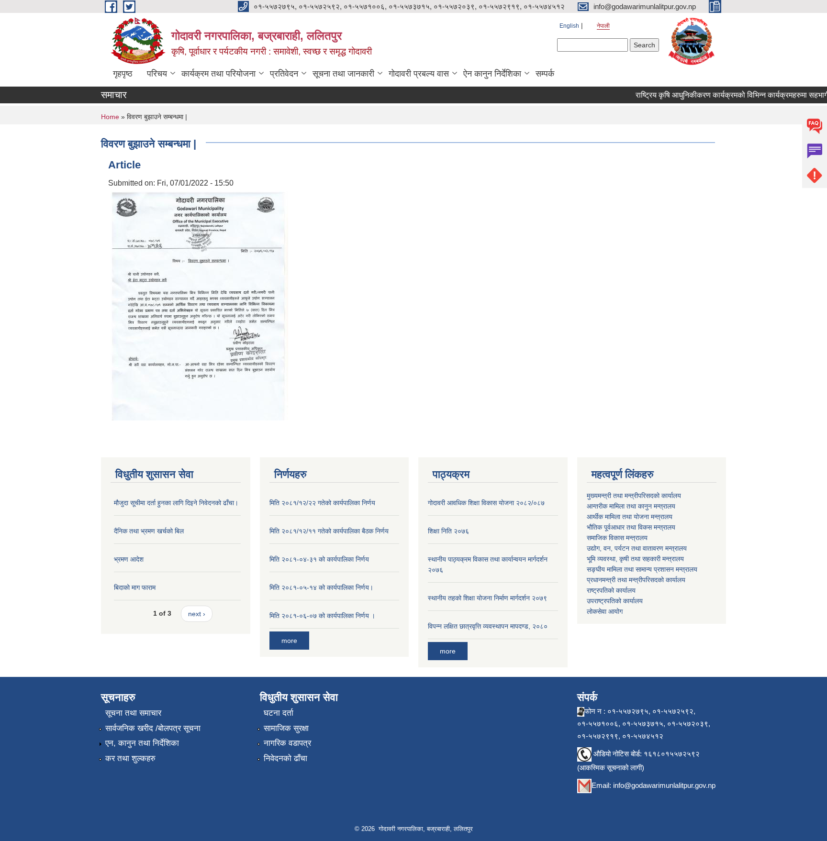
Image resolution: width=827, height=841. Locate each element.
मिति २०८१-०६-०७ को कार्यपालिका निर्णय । (322, 616)
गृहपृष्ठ (123, 73)
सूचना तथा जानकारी (343, 73)
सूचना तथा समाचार (133, 713)
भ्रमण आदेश (129, 559)
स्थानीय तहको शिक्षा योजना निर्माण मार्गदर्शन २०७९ (487, 598)
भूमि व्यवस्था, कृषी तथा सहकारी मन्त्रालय (635, 559)
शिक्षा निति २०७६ (448, 531)
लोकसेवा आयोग (605, 611)
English (569, 25)
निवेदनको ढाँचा (285, 758)
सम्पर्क (545, 73)
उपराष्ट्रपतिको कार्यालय (615, 601)
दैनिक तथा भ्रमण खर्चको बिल (149, 531)
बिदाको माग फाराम (135, 587)
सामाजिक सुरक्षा (286, 728)
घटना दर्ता (278, 713)
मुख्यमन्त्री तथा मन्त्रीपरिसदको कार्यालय (634, 495)
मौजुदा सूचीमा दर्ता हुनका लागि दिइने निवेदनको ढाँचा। (176, 503)
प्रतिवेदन (284, 73)
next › (196, 614)
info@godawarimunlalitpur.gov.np (664, 785)
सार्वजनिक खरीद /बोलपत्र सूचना (153, 728)
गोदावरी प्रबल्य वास (419, 73)
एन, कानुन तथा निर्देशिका (142, 743)
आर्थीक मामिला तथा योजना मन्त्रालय (629, 516)
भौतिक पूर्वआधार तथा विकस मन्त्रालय (631, 527)
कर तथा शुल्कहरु (130, 758)
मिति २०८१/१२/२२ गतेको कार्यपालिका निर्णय (322, 503)
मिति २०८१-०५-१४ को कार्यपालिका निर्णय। (321, 587)
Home (110, 117)
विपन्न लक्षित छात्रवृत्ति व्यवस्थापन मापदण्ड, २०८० (488, 626)
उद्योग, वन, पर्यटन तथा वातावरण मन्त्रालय (637, 548)
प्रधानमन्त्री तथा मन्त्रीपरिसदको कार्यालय (636, 580)
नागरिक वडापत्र (287, 743)
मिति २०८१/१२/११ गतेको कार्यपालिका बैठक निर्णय (329, 531)
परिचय (157, 73)
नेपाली (603, 25)
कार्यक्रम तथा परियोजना (218, 73)
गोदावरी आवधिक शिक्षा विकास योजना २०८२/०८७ (486, 503)
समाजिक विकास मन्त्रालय (617, 538)
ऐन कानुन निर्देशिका (492, 73)
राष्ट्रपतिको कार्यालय (611, 590)
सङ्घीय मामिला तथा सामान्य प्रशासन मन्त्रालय (642, 569)
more (289, 640)
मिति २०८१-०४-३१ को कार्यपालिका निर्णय (319, 559)
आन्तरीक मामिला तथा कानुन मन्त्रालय (631, 506)
